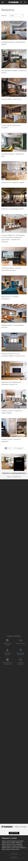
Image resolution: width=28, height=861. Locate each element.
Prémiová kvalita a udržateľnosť (7, 663)
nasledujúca (19, 448)
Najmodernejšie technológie (20, 653)
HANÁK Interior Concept (7, 644)
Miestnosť (4, 15)
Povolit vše (14, 853)
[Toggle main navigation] (2, 2)
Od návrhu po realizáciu (7, 653)
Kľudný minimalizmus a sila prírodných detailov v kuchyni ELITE (13, 355)
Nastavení (14, 857)
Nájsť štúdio (14, 833)
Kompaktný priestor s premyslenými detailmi (13, 43)
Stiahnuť (9, 476)
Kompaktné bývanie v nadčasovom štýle (12, 155)
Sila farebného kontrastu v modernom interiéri (14, 72)
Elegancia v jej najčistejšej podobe (12, 209)
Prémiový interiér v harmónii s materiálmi (11, 440)
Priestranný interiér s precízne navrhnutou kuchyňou (11, 269)
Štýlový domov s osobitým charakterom (10, 298)
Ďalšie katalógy (17, 476)
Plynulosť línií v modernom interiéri (12, 182)
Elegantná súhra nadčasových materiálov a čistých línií (11, 383)
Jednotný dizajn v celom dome (11, 99)
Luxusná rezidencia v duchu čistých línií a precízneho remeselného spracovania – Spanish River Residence (13, 238)
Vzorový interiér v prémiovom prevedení (11, 127)
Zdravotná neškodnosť (20, 663)
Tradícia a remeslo (21, 643)
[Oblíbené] (21, 2)
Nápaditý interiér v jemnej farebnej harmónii (12, 326)
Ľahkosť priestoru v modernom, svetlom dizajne (11, 412)
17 (14, 448)
